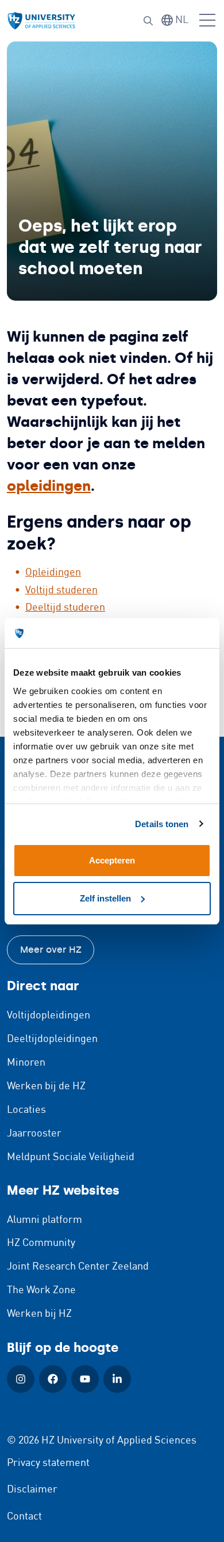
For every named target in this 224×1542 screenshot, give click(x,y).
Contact (24, 1516)
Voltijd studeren (61, 590)
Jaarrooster (34, 1133)
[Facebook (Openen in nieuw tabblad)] (53, 1379)
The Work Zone (41, 1290)
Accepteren (112, 860)
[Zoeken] (148, 21)
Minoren (26, 1063)
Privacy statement (48, 1463)
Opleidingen (53, 572)
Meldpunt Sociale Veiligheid (70, 1157)
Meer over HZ (51, 949)
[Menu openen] (207, 21)
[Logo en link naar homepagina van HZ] (41, 21)
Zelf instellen (105, 898)
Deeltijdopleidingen (52, 1039)
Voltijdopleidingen (48, 1015)
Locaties (26, 1110)
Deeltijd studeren (65, 608)
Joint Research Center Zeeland (78, 1266)
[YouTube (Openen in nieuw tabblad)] (85, 1379)
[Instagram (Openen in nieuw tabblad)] (20, 1379)
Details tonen (161, 824)
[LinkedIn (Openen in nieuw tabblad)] (117, 1379)
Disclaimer (32, 1489)
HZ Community (41, 1243)
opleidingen (49, 486)
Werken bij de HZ (46, 1086)
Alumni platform (44, 1220)
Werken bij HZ (39, 1314)
